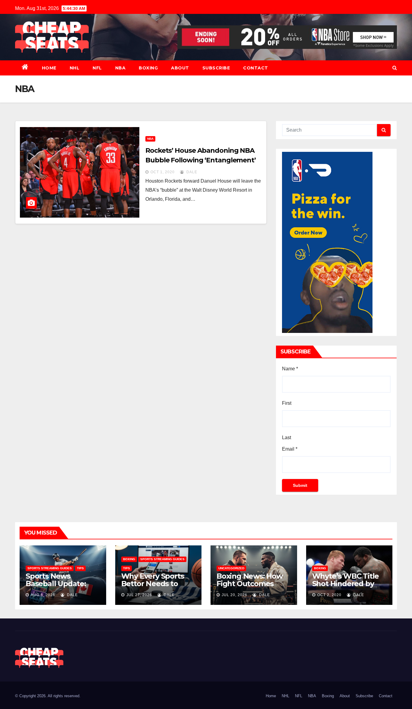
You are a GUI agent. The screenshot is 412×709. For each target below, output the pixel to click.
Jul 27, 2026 (139, 595)
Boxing (148, 68)
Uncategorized (231, 568)
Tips (80, 568)
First (286, 403)
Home (49, 68)
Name (290, 368)
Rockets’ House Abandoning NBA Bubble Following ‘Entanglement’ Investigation (200, 160)
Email (289, 449)
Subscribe (216, 68)
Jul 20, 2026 (234, 595)
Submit (300, 485)
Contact (255, 68)
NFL (97, 68)
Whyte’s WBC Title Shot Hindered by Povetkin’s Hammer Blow (347, 587)
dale (191, 172)
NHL (75, 68)
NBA (120, 68)
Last (286, 437)
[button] (394, 67)
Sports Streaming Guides (49, 568)
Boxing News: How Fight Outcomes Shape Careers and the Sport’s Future (250, 587)
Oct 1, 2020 (163, 172)
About (180, 68)
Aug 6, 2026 (43, 595)
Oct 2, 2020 (329, 595)
